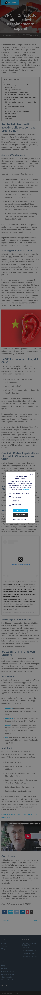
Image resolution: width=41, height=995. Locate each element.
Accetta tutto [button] (20, 510)
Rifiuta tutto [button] (20, 515)
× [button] (32, 474)
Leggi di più (26, 489)
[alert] (20, 497)
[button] (20, 520)
